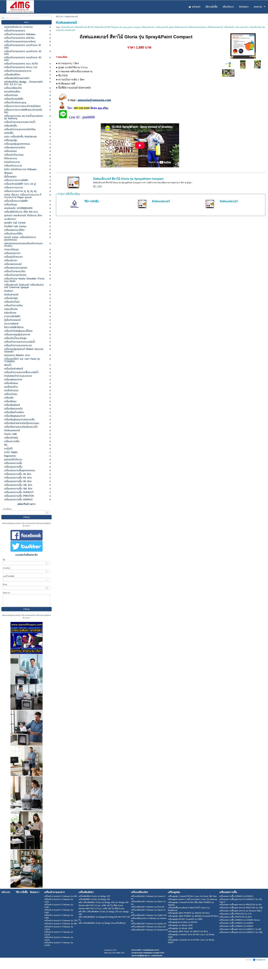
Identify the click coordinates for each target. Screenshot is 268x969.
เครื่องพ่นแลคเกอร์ (215, 27)
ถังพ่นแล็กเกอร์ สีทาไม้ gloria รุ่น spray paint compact (117, 27)
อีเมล (5, 584)
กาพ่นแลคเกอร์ (161, 27)
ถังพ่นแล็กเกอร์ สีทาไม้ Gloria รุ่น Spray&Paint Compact (128, 178)
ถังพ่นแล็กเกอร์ (67, 27)
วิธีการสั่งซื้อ (91, 201)
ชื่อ (4, 560)
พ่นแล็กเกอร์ (70, 30)
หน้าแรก (59, 16)
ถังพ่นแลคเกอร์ (148, 27)
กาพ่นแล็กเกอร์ (255, 27)
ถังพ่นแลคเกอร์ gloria (197, 27)
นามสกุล (6, 568)
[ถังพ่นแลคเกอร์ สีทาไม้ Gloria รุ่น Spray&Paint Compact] (243, 45)
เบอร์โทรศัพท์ (8, 576)
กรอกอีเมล (7, 509)
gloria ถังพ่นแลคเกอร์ (178, 27)
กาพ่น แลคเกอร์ (240, 27)
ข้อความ (6, 593)
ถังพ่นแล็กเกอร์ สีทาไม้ (84, 27)
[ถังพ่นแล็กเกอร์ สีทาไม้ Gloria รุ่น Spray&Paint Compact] (228, 64)
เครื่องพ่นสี (228, 27)
